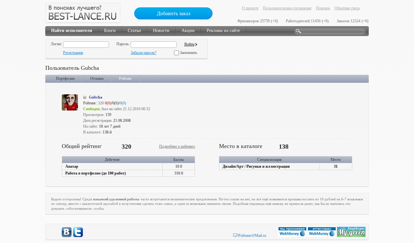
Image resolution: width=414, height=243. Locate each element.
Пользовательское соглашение (287, 8)
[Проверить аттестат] (322, 235)
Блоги (110, 30)
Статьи (134, 30)
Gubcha (95, 97)
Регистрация (73, 52)
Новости (161, 30)
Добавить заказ (173, 13)
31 (336, 166)
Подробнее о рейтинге (177, 146)
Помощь (323, 8)
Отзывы (97, 78)
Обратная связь (347, 8)
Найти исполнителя (71, 30)
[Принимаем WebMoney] (293, 235)
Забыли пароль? (143, 52)
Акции (188, 30)
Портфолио (65, 78)
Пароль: (122, 44)
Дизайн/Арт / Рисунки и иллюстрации (256, 166)
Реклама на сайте (223, 30)
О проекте (250, 8)
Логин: (56, 44)
